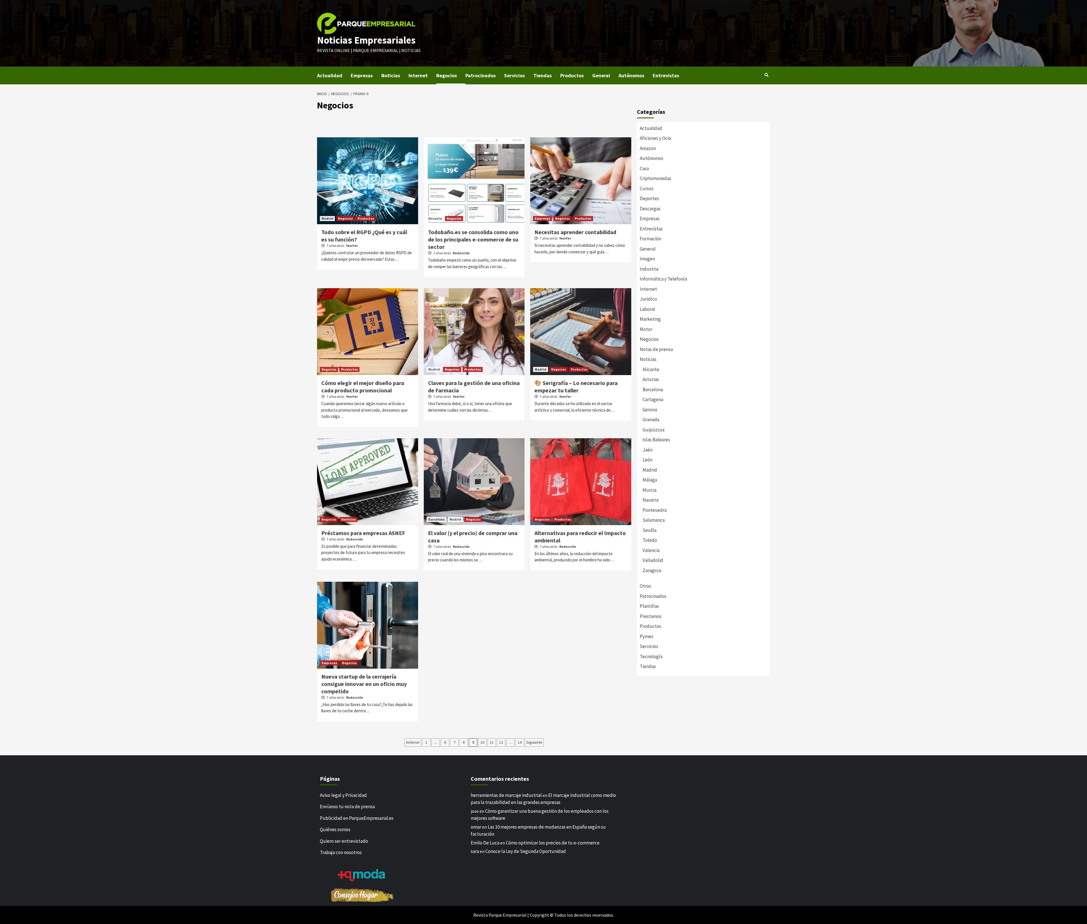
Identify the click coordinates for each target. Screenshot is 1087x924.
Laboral (647, 309)
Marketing (650, 319)
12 (501, 742)
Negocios (446, 75)
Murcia (649, 490)
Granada (651, 419)
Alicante (435, 218)
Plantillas (649, 606)
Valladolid (653, 560)
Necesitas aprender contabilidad (575, 232)
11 (492, 742)
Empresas (362, 75)
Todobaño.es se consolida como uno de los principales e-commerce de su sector (473, 239)
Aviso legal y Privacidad (343, 795)
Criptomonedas (655, 178)
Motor (646, 329)
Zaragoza (652, 570)
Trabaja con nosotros (341, 852)
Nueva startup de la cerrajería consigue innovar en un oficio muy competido (364, 684)
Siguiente (534, 742)
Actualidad (329, 75)
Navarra (650, 500)
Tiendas (542, 75)
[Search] (766, 75)
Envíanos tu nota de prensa (347, 806)
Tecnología (651, 656)
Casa (644, 168)
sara (475, 851)
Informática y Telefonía (663, 279)
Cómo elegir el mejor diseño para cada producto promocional (362, 386)
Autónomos (631, 75)
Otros (645, 586)
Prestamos (651, 616)
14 (520, 742)
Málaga (650, 480)
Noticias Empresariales (366, 40)
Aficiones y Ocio (655, 138)
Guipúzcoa (653, 430)
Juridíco (648, 299)
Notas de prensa (656, 349)
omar (476, 827)
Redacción (461, 253)
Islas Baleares (656, 440)
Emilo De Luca (485, 843)
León (647, 460)
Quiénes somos (335, 829)
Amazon (648, 148)
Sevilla (649, 530)
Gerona (650, 410)
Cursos (646, 188)
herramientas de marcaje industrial (506, 795)
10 (482, 742)
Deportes (649, 198)
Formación (650, 239)
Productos (572, 75)
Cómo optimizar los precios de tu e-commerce (553, 843)
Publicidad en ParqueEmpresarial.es (356, 818)
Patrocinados (480, 75)
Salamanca (654, 520)
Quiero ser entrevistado (344, 841)
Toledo (650, 540)
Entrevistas (666, 75)
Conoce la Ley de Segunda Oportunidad (525, 851)
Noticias (390, 75)
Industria (649, 269)
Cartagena (653, 399)
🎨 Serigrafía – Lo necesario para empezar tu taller (576, 386)
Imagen (647, 259)
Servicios (514, 75)
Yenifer (352, 245)
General (601, 75)
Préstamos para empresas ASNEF (363, 532)
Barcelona (436, 519)
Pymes (646, 636)
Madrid (327, 218)
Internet (418, 75)
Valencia (651, 550)
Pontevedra (655, 510)
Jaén (647, 450)
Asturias (651, 379)
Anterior (413, 742)
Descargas (650, 209)
